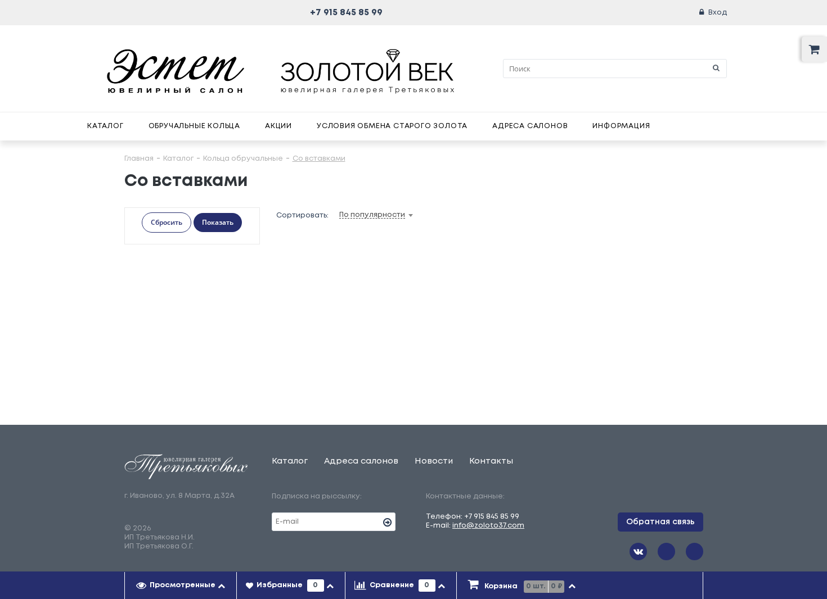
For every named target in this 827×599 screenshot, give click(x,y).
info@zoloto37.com (488, 526)
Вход (717, 13)
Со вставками (319, 159)
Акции (278, 126)
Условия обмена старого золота (392, 126)
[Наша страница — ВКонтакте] (638, 551)
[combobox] (394, 215)
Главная (139, 159)
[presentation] (181, 585)
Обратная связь (660, 522)
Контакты (491, 461)
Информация (621, 126)
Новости (434, 461)
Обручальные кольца (194, 126)
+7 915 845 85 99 (346, 12)
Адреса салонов (530, 126)
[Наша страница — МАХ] (694, 551)
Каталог (105, 126)
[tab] (181, 585)
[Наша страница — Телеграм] (666, 551)
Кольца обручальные (243, 159)
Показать (217, 222)
